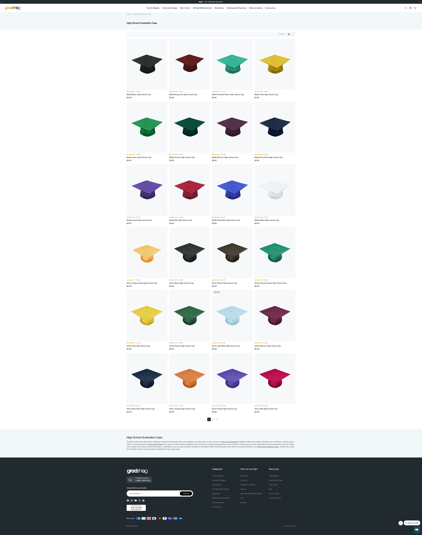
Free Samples (274, 476)
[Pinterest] (143, 500)
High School (216, 485)
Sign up (186, 493)
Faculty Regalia (217, 476)
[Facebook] (128, 500)
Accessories (216, 507)
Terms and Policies (289, 526)
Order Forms (273, 485)
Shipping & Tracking (248, 485)
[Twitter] (139, 500)
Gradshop (135, 526)
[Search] (405, 8)
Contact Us (245, 476)
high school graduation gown (268, 447)
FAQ (242, 498)
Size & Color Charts (276, 480)
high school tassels (155, 444)
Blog (270, 489)
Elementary (216, 493)
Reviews (243, 502)
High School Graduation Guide (251, 493)
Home (128, 14)
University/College (218, 480)
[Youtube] (135, 500)
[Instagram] (131, 500)
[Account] (410, 8)
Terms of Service (275, 498)
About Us (244, 480)
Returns (243, 489)
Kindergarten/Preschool (220, 498)
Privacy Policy (274, 493)
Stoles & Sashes (218, 502)
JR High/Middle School (220, 489)
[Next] (217, 419)
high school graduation (230, 442)
